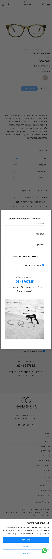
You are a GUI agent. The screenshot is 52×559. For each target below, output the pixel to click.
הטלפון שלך (40, 234)
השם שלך (41, 223)
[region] (26, 539)
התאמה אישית (26, 547)
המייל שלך (40, 244)
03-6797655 (25, 281)
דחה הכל (26, 553)
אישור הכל (26, 540)
